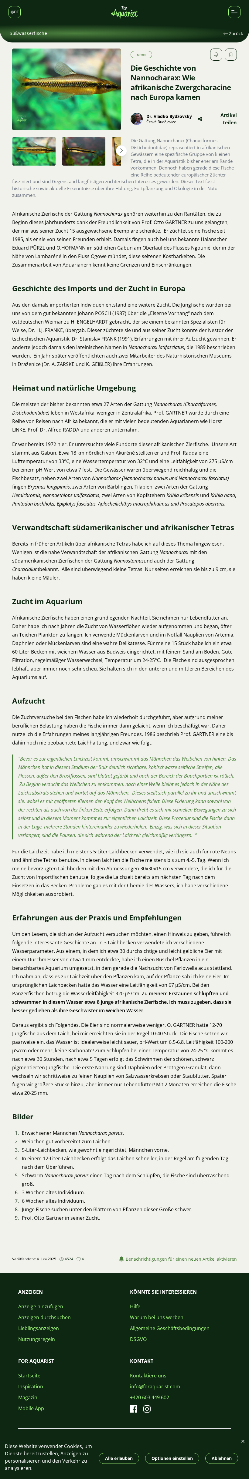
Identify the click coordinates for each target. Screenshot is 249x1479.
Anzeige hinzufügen (40, 1306)
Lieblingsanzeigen (38, 1328)
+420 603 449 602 (149, 1397)
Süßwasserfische (28, 33)
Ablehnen (222, 1458)
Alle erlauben (119, 1458)
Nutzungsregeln (36, 1339)
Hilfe (135, 1306)
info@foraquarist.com (155, 1386)
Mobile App (31, 1408)
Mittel (141, 54)
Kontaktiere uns (148, 1375)
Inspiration (30, 1386)
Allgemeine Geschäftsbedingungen (170, 1328)
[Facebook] (133, 1409)
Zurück (236, 33)
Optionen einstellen (172, 1458)
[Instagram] (147, 1409)
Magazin (27, 1397)
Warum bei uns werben (156, 1317)
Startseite (29, 1375)
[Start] (124, 12)
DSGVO (138, 1339)
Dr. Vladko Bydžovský (169, 116)
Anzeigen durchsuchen (44, 1317)
